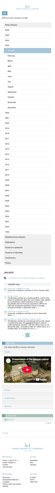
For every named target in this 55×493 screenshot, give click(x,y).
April (9, 66)
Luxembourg (9, 398)
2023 (7, 45)
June (10, 76)
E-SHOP (33, 477)
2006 (7, 195)
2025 (7, 35)
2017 (7, 138)
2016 (7, 143)
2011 (7, 169)
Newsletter (33, 460)
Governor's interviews (14, 252)
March (10, 60)
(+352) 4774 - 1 (13, 460)
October (11, 97)
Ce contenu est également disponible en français (26, 278)
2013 (7, 159)
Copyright (6, 482)
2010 (7, 174)
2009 (7, 180)
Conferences (10, 257)
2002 (7, 216)
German (7, 406)
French (7, 390)
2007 (7, 190)
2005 (7, 200)
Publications (10, 242)
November (12, 102)
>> (32, 335)
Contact (5, 465)
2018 (7, 133)
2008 (7, 185)
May (9, 71)
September (12, 92)
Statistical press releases (15, 237)
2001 (7, 221)
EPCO (32, 479)
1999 (7, 232)
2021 (7, 118)
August (10, 86)
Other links (33, 482)
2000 (7, 226)
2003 (7, 211)
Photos (8, 263)
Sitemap (5, 486)
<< (23, 335)
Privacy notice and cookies (12, 484)
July (9, 81)
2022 (7, 112)
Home (6, 433)
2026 (7, 30)
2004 (7, 206)
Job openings (7, 467)
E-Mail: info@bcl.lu (9, 462)
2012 (7, 164)
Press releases (11, 24)
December (12, 107)
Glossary (33, 465)
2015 (7, 149)
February (11, 55)
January (11, 50)
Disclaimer (6, 477)
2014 (7, 154)
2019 (7, 128)
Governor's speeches (13, 247)
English (7, 352)
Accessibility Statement (11, 479)
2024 (7, 40)
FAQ (31, 462)
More (49, 423)
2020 (7, 123)
